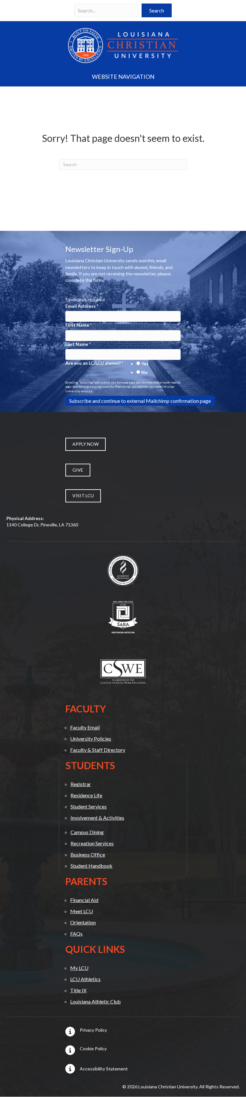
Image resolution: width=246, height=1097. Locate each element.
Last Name (78, 344)
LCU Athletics (85, 979)
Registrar (80, 784)
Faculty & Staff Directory (97, 750)
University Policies (90, 738)
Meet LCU (81, 911)
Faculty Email (85, 727)
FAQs (76, 933)
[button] (157, 10)
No (144, 372)
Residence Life (86, 795)
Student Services (88, 806)
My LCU (79, 968)
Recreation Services (92, 843)
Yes (145, 363)
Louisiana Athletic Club (95, 1001)
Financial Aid (84, 900)
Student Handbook (91, 866)
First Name (78, 325)
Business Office (87, 854)
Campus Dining (87, 832)
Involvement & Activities (97, 818)
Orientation (83, 922)
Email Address (81, 306)
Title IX (78, 990)
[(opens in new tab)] (123, 570)
